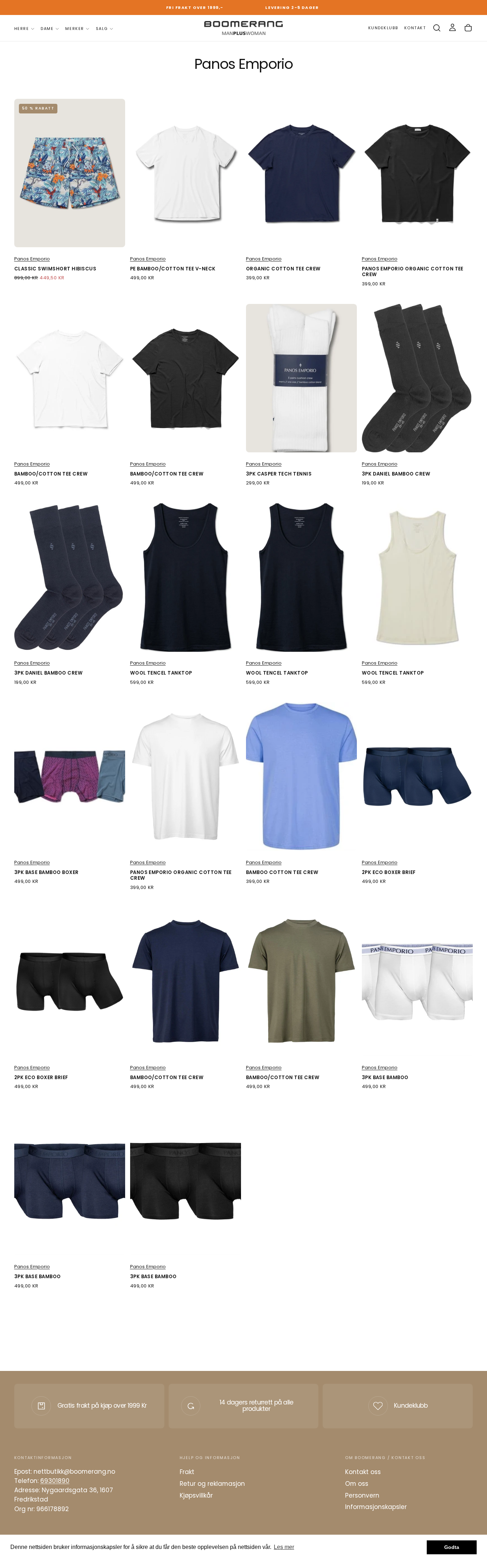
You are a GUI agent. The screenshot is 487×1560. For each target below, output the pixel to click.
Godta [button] (451, 1547)
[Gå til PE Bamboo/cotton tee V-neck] (185, 173)
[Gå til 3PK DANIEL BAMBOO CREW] (417, 378)
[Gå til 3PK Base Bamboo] (417, 982)
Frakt (187, 1472)
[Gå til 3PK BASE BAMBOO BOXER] (69, 776)
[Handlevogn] (468, 28)
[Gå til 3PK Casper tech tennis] (301, 378)
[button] (436, 28)
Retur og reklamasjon (212, 1483)
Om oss (356, 1483)
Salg (102, 28)
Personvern (362, 1495)
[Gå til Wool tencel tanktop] (185, 577)
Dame (47, 28)
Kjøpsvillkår (196, 1495)
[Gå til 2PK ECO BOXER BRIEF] (417, 776)
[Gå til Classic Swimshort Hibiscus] (69, 173)
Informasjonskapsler (376, 1507)
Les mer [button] (284, 1547)
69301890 (55, 1481)
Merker (74, 28)
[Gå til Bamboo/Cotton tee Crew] (69, 378)
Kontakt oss (363, 1472)
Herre (21, 28)
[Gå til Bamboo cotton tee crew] (301, 776)
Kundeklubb (410, 1405)
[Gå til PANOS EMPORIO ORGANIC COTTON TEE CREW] (417, 173)
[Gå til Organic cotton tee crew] (301, 173)
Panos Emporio (32, 258)
